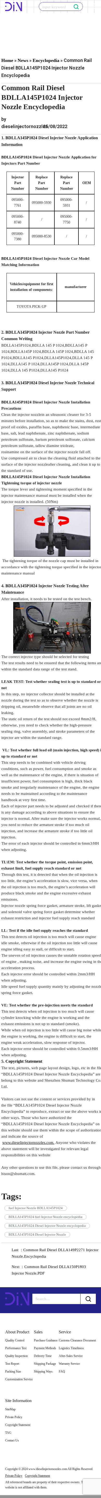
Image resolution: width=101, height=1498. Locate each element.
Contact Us (12, 1440)
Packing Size (13, 1371)
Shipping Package (45, 1364)
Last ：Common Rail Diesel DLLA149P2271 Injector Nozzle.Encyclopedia (55, 1253)
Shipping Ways (43, 1371)
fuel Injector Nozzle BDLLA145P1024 (36, 1208)
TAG (8, 1432)
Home (7, 60)
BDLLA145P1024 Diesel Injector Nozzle (37, 1234)
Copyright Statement (17, 1425)
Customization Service (19, 1379)
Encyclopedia (46, 60)
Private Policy (13, 1417)
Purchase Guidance (45, 1340)
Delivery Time (43, 1356)
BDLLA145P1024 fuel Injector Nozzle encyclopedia (45, 1217)
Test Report (12, 1364)
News (23, 60)
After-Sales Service (71, 1356)
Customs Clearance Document (77, 1340)
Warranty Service (69, 1364)
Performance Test (15, 1348)
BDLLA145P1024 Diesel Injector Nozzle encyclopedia (47, 1226)
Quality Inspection (16, 1356)
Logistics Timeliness (71, 1348)
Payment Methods (45, 1348)
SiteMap (10, 1409)
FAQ (62, 1371)
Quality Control (14, 1340)
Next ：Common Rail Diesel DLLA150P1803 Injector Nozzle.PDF (49, 1270)
